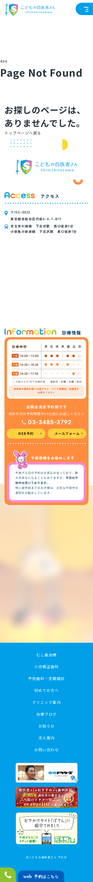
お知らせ (46, 725)
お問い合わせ (46, 749)
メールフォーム (67, 433)
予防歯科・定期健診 (46, 678)
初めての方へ (46, 690)
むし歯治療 (46, 654)
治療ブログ (46, 714)
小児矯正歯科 (46, 666)
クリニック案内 (46, 702)
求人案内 (46, 737)
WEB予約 (26, 433)
